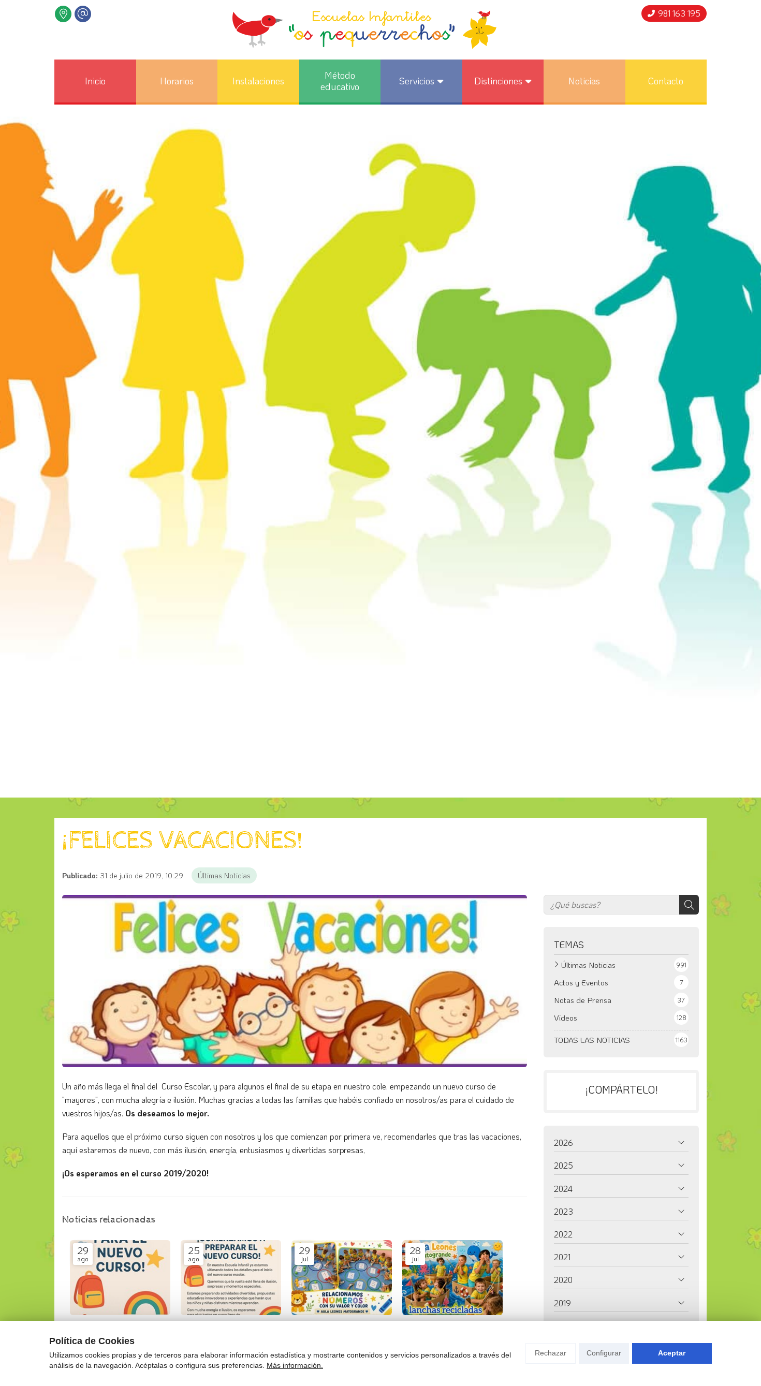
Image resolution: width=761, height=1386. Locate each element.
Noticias (584, 81)
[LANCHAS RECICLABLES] (452, 1278)
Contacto (665, 81)
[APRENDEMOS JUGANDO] (341, 1278)
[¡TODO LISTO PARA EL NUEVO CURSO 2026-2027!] (120, 1278)
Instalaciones (258, 81)
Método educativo (339, 81)
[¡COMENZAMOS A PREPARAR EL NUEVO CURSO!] (231, 1278)
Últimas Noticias (224, 875)
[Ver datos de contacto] (63, 14)
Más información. (295, 1365)
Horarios (177, 81)
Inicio (95, 81)
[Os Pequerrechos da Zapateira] (364, 29)
